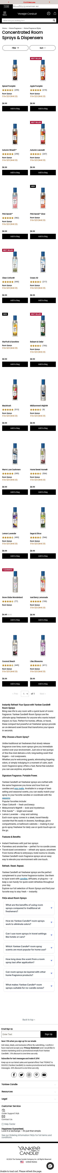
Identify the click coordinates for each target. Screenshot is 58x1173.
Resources (7, 1091)
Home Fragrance (15, 28)
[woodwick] (19, 6)
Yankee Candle (10, 1084)
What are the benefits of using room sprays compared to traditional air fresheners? (24, 908)
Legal (4, 1098)
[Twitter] (21, 1075)
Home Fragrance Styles (32, 28)
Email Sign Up (7, 1029)
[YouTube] (44, 1075)
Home (4, 28)
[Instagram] (29, 1075)
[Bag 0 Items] (55, 13)
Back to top (28, 1019)
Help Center (9, 1124)
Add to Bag (15, 109)
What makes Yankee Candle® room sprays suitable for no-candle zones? (25, 986)
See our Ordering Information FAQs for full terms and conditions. (27, 1136)
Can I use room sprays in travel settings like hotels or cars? (26, 935)
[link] (10, 90)
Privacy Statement (31, 1048)
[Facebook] (14, 1075)
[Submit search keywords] (54, 20)
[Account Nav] (48, 13)
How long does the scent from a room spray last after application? (25, 961)
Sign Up (48, 1034)
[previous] (8, 2)
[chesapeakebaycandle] (32, 6)
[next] (49, 2)
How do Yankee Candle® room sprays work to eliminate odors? (25, 922)
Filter (14, 48)
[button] (50, 1166)
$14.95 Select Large (29, 2)
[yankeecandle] (6, 6)
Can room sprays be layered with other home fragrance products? (26, 973)
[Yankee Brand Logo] (27, 13)
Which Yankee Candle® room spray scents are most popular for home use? (26, 948)
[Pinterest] (36, 1075)
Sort (41, 48)
